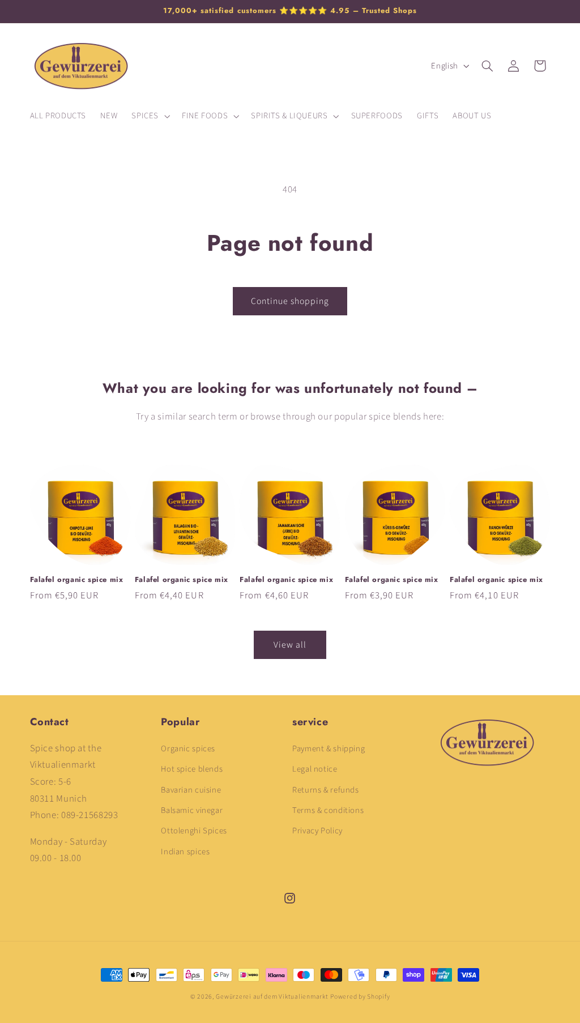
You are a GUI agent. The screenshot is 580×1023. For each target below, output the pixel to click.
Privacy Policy (317, 831)
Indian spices (185, 852)
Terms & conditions (328, 810)
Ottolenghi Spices (194, 831)
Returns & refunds (325, 790)
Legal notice (315, 769)
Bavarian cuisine (191, 790)
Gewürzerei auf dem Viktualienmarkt (272, 996)
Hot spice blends (192, 769)
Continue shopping (290, 301)
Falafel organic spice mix (76, 580)
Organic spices (188, 749)
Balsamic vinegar (192, 810)
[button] (150, 116)
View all (290, 645)
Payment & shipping (328, 749)
